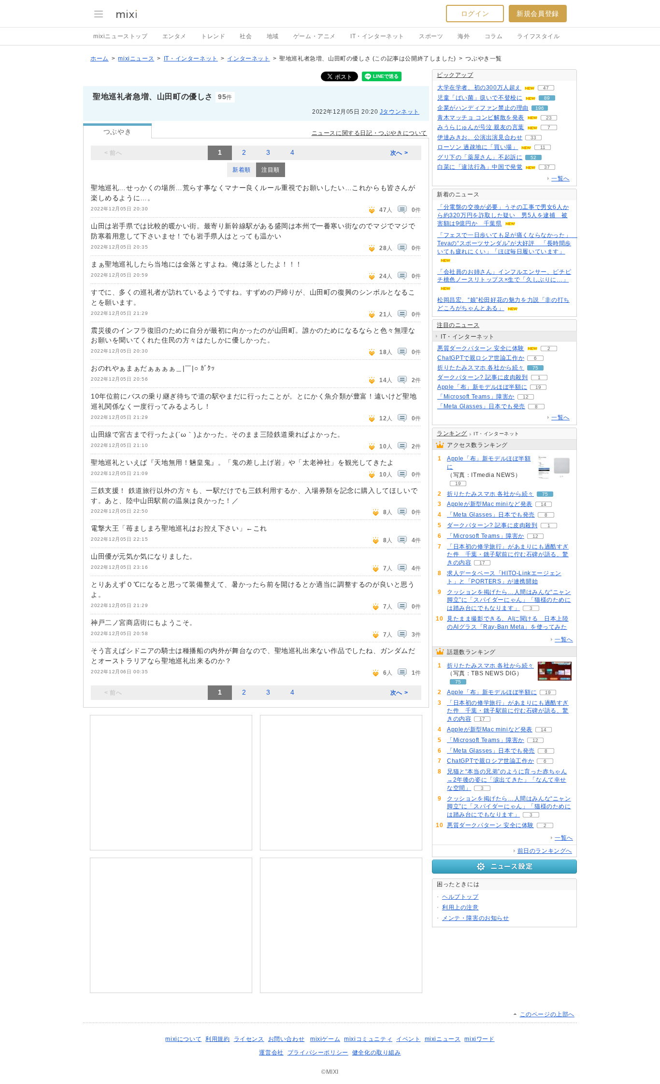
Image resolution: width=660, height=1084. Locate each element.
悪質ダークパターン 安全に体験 (480, 348)
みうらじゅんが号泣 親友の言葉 (480, 127)
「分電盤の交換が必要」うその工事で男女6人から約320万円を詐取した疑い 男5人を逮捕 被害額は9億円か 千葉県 (503, 215)
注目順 (270, 169)
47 (546, 87)
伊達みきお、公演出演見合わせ (479, 137)
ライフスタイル (538, 36)
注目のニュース (458, 325)
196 (539, 108)
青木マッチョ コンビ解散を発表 (480, 117)
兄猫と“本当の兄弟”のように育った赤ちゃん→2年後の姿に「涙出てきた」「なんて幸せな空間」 (507, 779)
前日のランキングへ (544, 850)
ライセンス (249, 1039)
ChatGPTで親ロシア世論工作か (480, 358)
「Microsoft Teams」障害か (476, 396)
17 (482, 562)
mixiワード (479, 1039)
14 (543, 504)
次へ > (399, 152)
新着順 (241, 169)
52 (533, 157)
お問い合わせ (286, 1039)
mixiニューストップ (120, 36)
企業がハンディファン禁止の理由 (483, 107)
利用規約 (217, 1039)
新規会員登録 (538, 13)
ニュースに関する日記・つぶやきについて (369, 133)
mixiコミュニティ (368, 1039)
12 (526, 397)
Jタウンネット (399, 111)
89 (547, 98)
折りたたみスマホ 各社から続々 (480, 367)
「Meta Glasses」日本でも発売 (481, 406)
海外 (464, 36)
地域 (273, 36)
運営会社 (271, 1052)
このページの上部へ (547, 1014)
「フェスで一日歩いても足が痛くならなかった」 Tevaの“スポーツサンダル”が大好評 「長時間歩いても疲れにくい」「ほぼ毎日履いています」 (507, 243)
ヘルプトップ (460, 896)
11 (542, 147)
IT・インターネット (377, 36)
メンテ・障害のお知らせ (475, 918)
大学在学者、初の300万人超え (479, 87)
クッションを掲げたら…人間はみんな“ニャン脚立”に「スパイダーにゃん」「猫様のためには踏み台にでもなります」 (509, 600)
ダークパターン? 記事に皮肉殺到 (482, 377)
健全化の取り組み (376, 1052)
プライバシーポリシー (317, 1052)
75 (535, 368)
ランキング (452, 433)
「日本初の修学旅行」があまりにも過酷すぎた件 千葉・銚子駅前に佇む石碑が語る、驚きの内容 (508, 554)
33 (533, 137)
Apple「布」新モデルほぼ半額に (482, 387)
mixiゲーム (325, 1039)
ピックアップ (455, 75)
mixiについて (183, 1039)
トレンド (213, 36)
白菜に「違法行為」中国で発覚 (479, 166)
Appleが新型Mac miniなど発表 (489, 504)
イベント (408, 1039)
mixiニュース (136, 58)
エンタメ (174, 36)
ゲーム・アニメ (314, 36)
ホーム (99, 58)
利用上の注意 (460, 907)
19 (538, 387)
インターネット (248, 58)
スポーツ (431, 36)
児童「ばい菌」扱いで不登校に (479, 97)
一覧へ (560, 178)
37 (547, 167)
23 (549, 117)
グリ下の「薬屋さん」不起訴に (479, 157)
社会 (246, 36)
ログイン (475, 13)
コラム (494, 36)
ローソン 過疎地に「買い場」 (477, 147)
